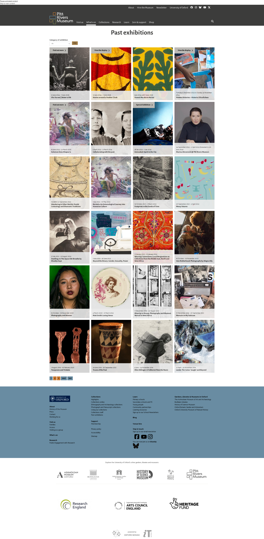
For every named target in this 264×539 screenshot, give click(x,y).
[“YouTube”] (144, 438)
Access (52, 427)
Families (52, 424)
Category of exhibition (59, 40)
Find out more (58, 50)
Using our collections (99, 409)
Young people (138, 404)
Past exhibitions (97, 415)
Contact (52, 414)
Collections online (97, 402)
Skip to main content (7, 3)
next (64, 378)
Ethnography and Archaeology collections (106, 404)
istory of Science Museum (185, 404)
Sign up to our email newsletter (144, 431)
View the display (100, 50)
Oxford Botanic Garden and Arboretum (189, 407)
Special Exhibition (143, 105)
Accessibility (95, 432)
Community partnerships (142, 407)
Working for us (55, 417)
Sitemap (94, 436)
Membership (96, 423)
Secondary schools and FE (142, 402)
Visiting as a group (56, 430)
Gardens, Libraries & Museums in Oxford (191, 396)
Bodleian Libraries (181, 402)
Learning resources (140, 409)
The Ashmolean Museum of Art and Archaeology (193, 399)
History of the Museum (58, 409)
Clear (74, 43)
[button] (212, 21)
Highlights (95, 399)
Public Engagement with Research (62, 442)
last (70, 378)
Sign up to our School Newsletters (146, 412)
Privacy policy (96, 429)
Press (52, 411)
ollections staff (97, 412)
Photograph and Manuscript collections (106, 407)
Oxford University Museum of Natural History (191, 409)
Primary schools (139, 399)
